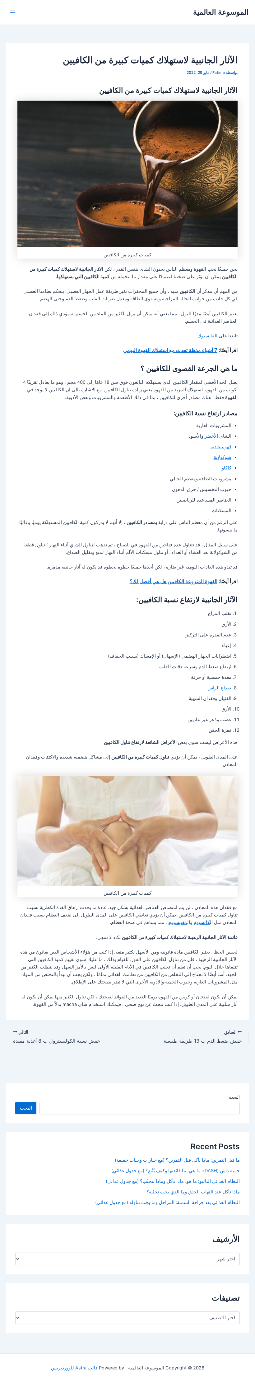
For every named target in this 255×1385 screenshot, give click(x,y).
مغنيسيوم (177, 922)
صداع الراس (219, 688)
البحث (234, 1097)
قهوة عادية (221, 447)
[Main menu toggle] (12, 12)
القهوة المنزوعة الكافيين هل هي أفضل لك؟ (173, 581)
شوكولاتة (222, 457)
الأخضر (211, 436)
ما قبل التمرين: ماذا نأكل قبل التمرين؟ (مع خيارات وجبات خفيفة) (177, 1160)
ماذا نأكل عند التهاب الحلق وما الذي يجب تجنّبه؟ (193, 1192)
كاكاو (226, 468)
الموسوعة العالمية (221, 12)
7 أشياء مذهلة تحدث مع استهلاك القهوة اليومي (170, 350)
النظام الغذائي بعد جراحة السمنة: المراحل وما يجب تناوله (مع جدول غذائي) (167, 1202)
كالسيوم (201, 922)
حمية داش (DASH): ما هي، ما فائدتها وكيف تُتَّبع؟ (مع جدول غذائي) (175, 1170)
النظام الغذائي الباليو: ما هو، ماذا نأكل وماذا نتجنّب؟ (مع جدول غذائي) (173, 1181)
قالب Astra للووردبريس (74, 1368)
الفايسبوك (207, 336)
